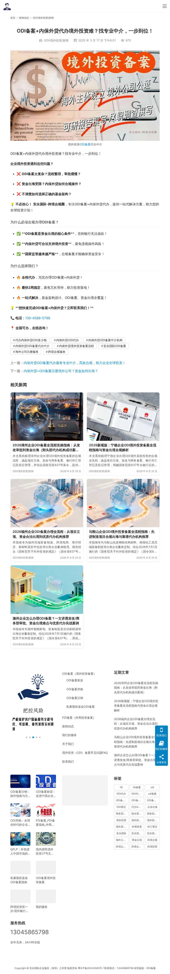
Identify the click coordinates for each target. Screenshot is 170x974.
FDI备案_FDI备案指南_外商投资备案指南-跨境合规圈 (45, 823)
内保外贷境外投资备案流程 (76, 346)
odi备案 (152, 793)
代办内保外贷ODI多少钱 (31, 340)
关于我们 (68, 744)
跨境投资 (152, 846)
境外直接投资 (122, 826)
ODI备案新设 (74, 680)
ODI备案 (85, 144)
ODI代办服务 (137, 793)
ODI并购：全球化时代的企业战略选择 (20, 823)
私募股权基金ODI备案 (80, 706)
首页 (12, 17)
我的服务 (41, 906)
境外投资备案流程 (153, 820)
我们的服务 (69, 735)
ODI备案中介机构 (122, 800)
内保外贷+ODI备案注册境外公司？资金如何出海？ (61, 371)
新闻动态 (68, 726)
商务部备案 (122, 813)
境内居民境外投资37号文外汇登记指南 (45, 851)
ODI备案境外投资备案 (46, 880)
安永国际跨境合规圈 (153, 833)
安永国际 (121, 833)
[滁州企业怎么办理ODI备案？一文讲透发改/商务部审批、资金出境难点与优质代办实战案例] (47, 589)
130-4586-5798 (37, 318)
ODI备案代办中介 (137, 800)
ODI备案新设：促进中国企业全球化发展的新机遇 (46, 794)
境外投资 (121, 820)
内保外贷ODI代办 (67, 340)
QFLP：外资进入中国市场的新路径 (19, 851)
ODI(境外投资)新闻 (56, 40)
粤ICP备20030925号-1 (91, 968)
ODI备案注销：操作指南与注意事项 (20, 794)
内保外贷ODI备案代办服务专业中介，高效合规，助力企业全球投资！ (75, 363)
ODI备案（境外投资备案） (79, 673)
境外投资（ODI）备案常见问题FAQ (85, 752)
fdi (121, 787)
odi (152, 787)
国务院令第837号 (153, 813)
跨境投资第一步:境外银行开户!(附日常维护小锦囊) (20, 909)
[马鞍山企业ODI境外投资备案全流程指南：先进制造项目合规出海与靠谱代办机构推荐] (123, 503)
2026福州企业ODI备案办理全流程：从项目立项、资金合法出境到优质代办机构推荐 (46, 534)
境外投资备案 (137, 820)
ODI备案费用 (153, 800)
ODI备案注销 (74, 698)
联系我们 (68, 761)
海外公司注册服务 (27, 351)
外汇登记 (152, 826)
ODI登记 (121, 806)
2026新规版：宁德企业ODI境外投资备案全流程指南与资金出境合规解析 (122, 447)
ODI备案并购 (74, 689)
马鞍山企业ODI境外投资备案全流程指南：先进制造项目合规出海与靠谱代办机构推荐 (121, 534)
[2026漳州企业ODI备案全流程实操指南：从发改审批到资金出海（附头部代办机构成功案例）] (47, 416)
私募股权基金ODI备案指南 (19, 880)
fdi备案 (137, 787)
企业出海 (152, 806)
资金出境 (137, 839)
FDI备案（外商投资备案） (79, 717)
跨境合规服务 (57, 351)
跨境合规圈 (122, 846)
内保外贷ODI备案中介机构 (105, 340)
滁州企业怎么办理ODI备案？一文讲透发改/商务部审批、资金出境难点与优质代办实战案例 (46, 620)
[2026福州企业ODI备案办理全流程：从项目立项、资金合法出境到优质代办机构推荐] (47, 503)
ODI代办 (121, 793)
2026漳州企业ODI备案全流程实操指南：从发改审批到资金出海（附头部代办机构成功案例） (46, 448)
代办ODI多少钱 (137, 806)
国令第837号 (137, 813)
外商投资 (137, 826)
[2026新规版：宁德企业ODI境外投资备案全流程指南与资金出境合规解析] (123, 416)
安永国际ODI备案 (114, 346)
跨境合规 (152, 839)
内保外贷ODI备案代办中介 (32, 346)
